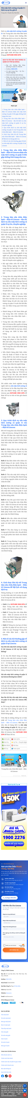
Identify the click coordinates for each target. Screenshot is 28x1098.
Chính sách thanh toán (7, 1065)
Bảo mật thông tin (6, 1068)
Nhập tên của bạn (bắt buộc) (9, 914)
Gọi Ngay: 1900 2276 (10, 897)
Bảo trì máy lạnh (5, 1025)
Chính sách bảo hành (7, 1058)
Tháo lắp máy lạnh (6, 1028)
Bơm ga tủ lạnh (5, 1045)
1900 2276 (8, 979)
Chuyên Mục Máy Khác (13, 13)
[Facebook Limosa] (2, 1076)
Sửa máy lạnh (5, 1014)
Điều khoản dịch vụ (6, 1055)
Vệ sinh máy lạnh (6, 1018)
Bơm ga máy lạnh (6, 1021)
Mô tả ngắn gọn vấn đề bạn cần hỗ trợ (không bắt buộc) (14, 933)
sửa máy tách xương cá (19, 386)
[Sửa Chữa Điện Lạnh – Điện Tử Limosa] (12, 2)
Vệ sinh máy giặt (5, 1035)
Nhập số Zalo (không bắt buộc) (9, 926)
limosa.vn (8, 993)
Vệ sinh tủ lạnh (5, 1042)
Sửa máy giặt (4, 1032)
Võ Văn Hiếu (17, 986)
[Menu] (26, 3)
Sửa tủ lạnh (4, 1039)
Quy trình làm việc (6, 1072)
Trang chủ (3, 13)
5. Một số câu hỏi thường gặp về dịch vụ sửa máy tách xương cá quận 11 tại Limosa (14, 143)
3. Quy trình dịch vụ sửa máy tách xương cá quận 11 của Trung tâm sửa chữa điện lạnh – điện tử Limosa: (14, 130)
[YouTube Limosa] (10, 1076)
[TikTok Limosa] (6, 1076)
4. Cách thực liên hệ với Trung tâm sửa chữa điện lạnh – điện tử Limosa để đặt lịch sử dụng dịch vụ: (14, 136)
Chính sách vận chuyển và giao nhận (11, 1061)
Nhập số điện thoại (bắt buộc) (9, 920)
